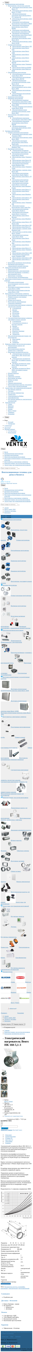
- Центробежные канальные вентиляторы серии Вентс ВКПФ (20, 122)
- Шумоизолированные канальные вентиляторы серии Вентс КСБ (21, 38)
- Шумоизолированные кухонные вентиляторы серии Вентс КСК (21, 82)
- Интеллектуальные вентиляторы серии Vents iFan (21, 206)
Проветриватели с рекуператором (18, 271)
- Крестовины (16, 339)
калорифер (21, 1287)
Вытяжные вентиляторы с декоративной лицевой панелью (18, 265)
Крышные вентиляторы (15, 98)
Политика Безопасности (24, 1332)
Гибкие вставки (13, 380)
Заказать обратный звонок (9, 483)
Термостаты (11, 394)
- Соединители (16, 308)
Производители (10, 402)
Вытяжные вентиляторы (15, 149)
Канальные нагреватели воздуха (18, 352)
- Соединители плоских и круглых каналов (20, 323)
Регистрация (12, 432)
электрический (13, 1288)
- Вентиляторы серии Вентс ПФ (22, 258)
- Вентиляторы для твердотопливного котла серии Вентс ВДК (21, 87)
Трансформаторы (13, 397)
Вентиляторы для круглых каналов (19, 6)
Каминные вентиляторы (15, 97)
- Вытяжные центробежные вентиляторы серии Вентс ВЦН (22, 34)
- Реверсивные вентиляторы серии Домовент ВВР (20, 255)
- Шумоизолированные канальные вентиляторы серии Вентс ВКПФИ (21, 127)
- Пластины (15, 315)
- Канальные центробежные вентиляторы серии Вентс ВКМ (22, 22)
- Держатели (15, 316)
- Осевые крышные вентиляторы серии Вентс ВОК (22, 107)
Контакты (7, 512)
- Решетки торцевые (18, 331)
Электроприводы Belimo (15, 396)
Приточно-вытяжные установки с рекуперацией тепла (18, 273)
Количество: (6, 1121)
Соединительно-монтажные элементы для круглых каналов (20, 305)
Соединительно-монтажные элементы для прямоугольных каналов (20, 318)
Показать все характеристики (13, 1116)
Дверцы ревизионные (15, 383)
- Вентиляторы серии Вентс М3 (22, 225)
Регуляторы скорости (14, 389)
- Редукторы (15, 313)
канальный (4, 1288)
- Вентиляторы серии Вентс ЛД (22, 197)
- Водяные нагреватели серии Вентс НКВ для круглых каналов (21, 365)
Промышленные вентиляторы (14, 4)
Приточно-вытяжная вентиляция (15, 267)
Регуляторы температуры (16, 393)
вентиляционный (23, 1288)
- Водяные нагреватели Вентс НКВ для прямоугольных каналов (21, 370)
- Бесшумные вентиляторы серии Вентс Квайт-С (20, 209)
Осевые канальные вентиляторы (18, 132)
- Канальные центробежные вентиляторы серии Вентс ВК (21, 31)
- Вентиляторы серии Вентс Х (21, 189)
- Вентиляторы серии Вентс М (21, 160)
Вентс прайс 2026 (9, 509)
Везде (6, 452)
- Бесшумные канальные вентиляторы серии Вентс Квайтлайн (20, 142)
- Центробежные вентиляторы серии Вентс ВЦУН (21, 78)
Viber (11, 1336)
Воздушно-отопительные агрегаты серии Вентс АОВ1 (19, 288)
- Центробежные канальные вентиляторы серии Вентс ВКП (22, 118)
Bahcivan (11, 406)
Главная (6, 1030)
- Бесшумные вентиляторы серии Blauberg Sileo (20, 164)
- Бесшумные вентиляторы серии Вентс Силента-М (20, 183)
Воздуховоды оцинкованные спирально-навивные (17, 302)
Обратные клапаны (14, 376)
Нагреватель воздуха (10, 1287)
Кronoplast (11, 414)
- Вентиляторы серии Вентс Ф (21, 248)
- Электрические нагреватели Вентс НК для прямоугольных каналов (21, 360)
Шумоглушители (13, 373)
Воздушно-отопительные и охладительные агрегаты (18, 279)
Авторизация (12, 431)
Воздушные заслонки (14, 378)
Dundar (10, 409)
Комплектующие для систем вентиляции (18, 344)
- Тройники (15, 311)
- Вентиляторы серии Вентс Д (21, 162)
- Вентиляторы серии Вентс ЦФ (22, 253)
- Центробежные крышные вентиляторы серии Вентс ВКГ (21, 100)
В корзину (4, 1128)
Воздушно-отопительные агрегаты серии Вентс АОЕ (19, 291)
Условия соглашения (7, 1333)
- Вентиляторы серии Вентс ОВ (22, 46)
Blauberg (10, 407)
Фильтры (11, 375)
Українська (11, 423)
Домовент (11, 412)
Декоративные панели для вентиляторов (16, 346)
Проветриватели (13, 269)
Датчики (10, 391)
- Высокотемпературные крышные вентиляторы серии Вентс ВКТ (21, 111)
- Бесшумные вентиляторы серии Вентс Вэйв (20, 235)
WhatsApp (5, 1336)
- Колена (14, 310)
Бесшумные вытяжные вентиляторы (19, 262)
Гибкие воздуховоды (14, 300)
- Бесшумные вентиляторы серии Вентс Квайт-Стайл (20, 180)
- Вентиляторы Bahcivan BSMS (21, 67)
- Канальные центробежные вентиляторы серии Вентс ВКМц (20, 26)
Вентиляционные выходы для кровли (20, 384)
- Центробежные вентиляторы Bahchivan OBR (21, 94)
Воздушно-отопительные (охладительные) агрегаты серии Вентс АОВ (18, 283)
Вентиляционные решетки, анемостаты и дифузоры (16, 349)
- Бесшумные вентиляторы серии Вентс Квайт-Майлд (20, 174)
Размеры (8, 1143)
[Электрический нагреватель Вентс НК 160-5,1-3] (11, 1068)
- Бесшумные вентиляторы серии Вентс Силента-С (20, 213)
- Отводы (15, 341)
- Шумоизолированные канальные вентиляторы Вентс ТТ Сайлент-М (21, 15)
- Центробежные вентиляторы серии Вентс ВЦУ (21, 74)
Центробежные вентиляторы (17, 72)
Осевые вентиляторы (14, 45)
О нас (2, 1332)
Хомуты (10, 381)
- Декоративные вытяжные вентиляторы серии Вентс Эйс (21, 151)
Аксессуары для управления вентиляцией (18, 388)
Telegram (18, 1336)
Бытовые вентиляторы (12, 131)
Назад (7, 417)
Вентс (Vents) (12, 410)
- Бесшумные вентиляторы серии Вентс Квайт (20, 154)
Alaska (10, 404)
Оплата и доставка (10, 511)
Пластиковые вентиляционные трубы (20, 295)
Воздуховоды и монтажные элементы (17, 293)
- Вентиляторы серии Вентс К (21, 227)
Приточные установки (15, 275)
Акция (6, 508)
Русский (10, 422)
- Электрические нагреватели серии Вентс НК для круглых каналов (21, 355)
